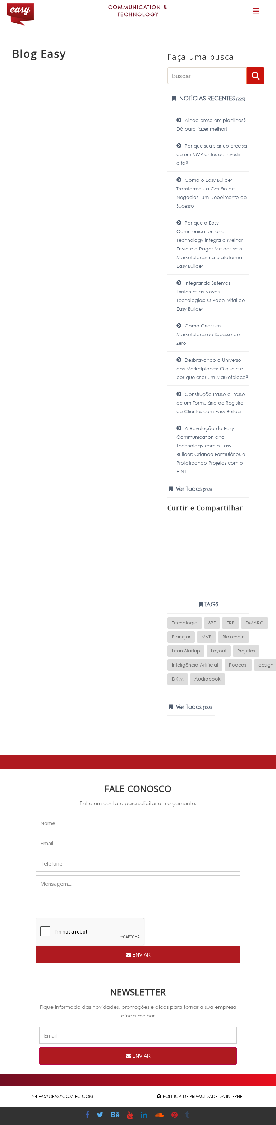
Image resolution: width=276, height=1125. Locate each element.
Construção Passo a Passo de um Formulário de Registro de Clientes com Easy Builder (210, 403)
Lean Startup (186, 651)
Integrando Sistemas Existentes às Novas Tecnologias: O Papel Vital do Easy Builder (210, 296)
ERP (230, 623)
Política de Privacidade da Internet (203, 1096)
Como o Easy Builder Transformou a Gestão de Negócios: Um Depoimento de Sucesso (211, 193)
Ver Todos (193, 488)
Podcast (238, 665)
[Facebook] (88, 1116)
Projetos (246, 651)
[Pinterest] (175, 1116)
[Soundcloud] (160, 1116)
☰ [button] (256, 10)
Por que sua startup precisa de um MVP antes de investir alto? (211, 154)
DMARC (254, 623)
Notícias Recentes (211, 98)
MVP (206, 637)
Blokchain (233, 637)
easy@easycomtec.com (65, 1096)
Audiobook (207, 679)
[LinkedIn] (145, 1116)
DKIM (178, 679)
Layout (218, 651)
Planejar (181, 637)
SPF (212, 623)
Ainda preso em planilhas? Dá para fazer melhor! (211, 124)
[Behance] (116, 1116)
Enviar (141, 955)
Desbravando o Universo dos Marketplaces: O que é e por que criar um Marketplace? (212, 368)
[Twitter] (101, 1116)
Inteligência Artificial (195, 665)
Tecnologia (185, 623)
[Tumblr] (188, 1116)
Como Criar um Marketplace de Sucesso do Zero (208, 334)
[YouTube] (131, 1116)
